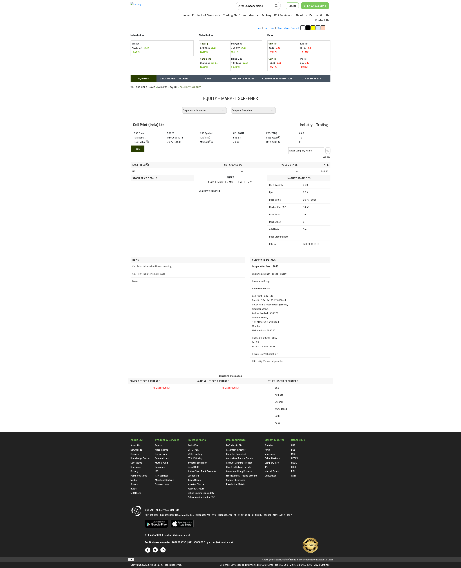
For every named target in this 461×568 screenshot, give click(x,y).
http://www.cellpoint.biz (270, 361)
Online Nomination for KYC (201, 497)
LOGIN (292, 6)
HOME (152, 87)
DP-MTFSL (193, 449)
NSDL (294, 462)
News (267, 449)
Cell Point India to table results (148, 273)
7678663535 (179, 542)
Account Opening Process (239, 462)
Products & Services (205, 15)
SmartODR (193, 467)
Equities (269, 445)
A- (272, 28)
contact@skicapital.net (177, 535)
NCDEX (294, 458)
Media (134, 480)
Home (185, 15)
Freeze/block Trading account (241, 475)
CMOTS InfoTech (269, 564)
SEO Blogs (136, 493)
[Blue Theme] (317, 27)
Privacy (134, 471)
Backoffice (193, 445)
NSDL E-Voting (195, 454)
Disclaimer (136, 467)
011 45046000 (153, 535)
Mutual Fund (161, 462)
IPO (156, 471)
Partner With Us (319, 15)
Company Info (272, 462)
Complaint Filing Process (239, 471)
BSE (138, 148)
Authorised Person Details (240, 458)
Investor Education (197, 462)
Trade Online (194, 480)
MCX (293, 454)
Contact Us (322, 20)
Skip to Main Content (288, 28)
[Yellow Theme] (312, 27)
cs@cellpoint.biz (269, 353)
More (135, 281)
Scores (134, 484)
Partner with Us (139, 475)
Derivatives (161, 454)
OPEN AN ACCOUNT (315, 6)
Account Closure (196, 488)
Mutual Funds (272, 471)
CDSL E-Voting (195, 458)
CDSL (293, 467)
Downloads (136, 449)
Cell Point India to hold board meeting (152, 266)
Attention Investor (235, 449)
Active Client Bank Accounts (202, 471)
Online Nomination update (201, 493)
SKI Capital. (154, 564)
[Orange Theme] (323, 27)
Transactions (162, 484)
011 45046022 (197, 542)
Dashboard (193, 475)
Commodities (162, 458)
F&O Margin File (234, 445)
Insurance (160, 467)
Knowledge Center (140, 458)
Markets (162, 87)
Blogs (134, 488)
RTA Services (282, 15)
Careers (135, 454)
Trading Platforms (234, 15)
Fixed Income (161, 449)
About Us (301, 15)
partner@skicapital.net (220, 542)
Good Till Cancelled (236, 454)
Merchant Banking (260, 15)
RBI (293, 471)
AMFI (293, 475)
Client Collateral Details (238, 467)
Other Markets (272, 458)
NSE (293, 445)
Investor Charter (196, 484)
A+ (259, 28)
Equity (173, 87)
